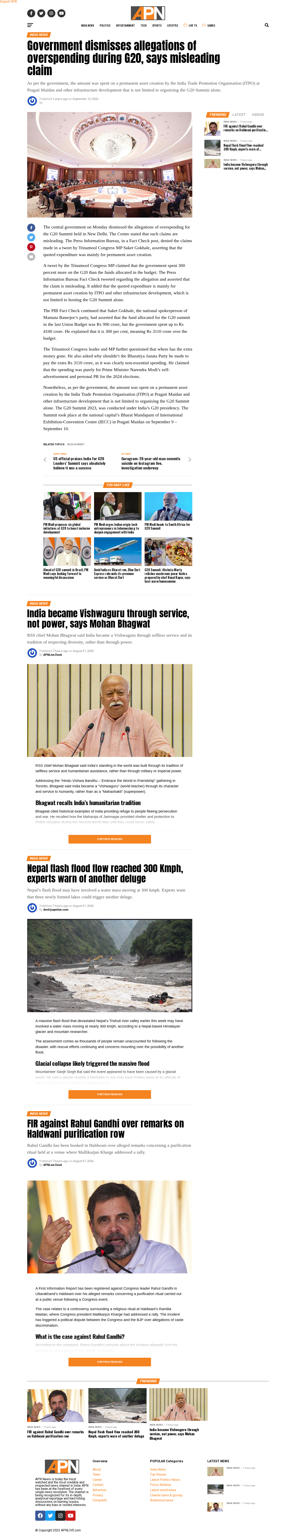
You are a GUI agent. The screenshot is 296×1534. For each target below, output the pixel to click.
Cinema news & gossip (166, 1495)
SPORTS (156, 25)
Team (96, 1474)
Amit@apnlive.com (55, 909)
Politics (105, 25)
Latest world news (163, 1490)
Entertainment (125, 25)
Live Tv (193, 25)
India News (87, 25)
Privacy (98, 1495)
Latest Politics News (165, 1480)
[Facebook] (40, 1516)
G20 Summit (77, 444)
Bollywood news (161, 1500)
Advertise (99, 1490)
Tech (144, 25)
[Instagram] (60, 1516)
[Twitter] (50, 1516)
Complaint (100, 1500)
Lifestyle (172, 25)
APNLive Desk (52, 654)
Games (211, 25)
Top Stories (158, 1474)
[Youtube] (70, 1516)
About (97, 1469)
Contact (98, 1485)
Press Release (160, 1485)
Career (97, 1480)
